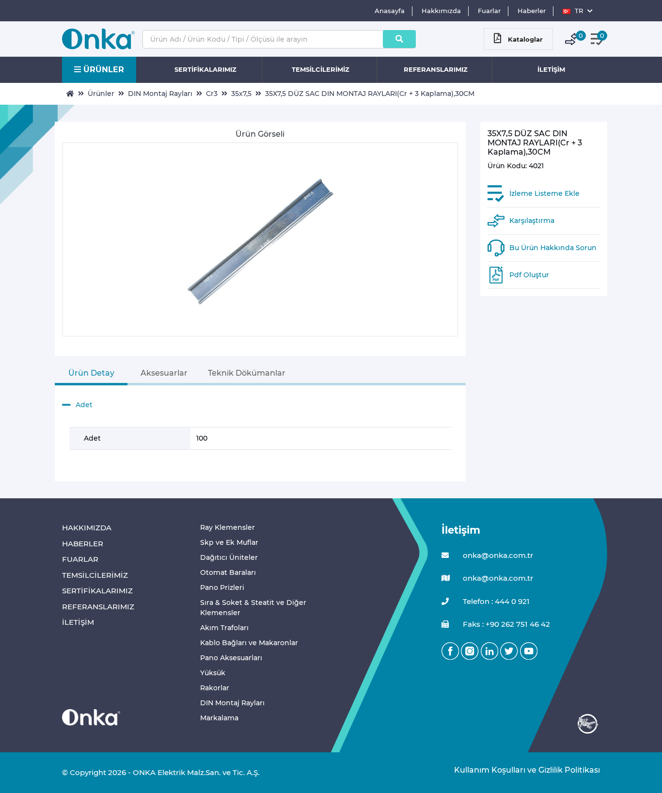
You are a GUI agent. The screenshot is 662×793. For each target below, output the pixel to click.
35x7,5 (241, 93)
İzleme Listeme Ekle (544, 193)
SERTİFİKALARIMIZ (205, 69)
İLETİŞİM (551, 69)
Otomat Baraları (228, 572)
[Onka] (91, 716)
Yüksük (212, 672)
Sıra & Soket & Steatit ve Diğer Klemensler (253, 607)
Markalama (219, 718)
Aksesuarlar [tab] (164, 373)
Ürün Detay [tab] (91, 373)
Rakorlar (214, 687)
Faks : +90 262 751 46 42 (505, 624)
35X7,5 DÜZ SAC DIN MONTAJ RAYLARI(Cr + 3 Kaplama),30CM (369, 93)
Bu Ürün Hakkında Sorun (553, 247)
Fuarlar (489, 11)
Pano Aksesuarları (231, 657)
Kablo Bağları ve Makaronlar (249, 642)
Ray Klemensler (227, 527)
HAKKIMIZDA (86, 527)
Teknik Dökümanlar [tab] (246, 373)
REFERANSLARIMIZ (436, 69)
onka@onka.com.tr (497, 555)
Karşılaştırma (531, 220)
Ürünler (101, 93)
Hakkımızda (441, 11)
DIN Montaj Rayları (160, 93)
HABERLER (82, 543)
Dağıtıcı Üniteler (229, 557)
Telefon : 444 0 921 (495, 601)
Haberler (532, 11)
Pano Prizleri (222, 587)
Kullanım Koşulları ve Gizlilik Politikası (522, 770)
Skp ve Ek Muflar (229, 542)
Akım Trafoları (224, 627)
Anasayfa (390, 11)
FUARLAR (80, 559)
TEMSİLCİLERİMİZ (320, 69)
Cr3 (212, 93)
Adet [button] (84, 404)
